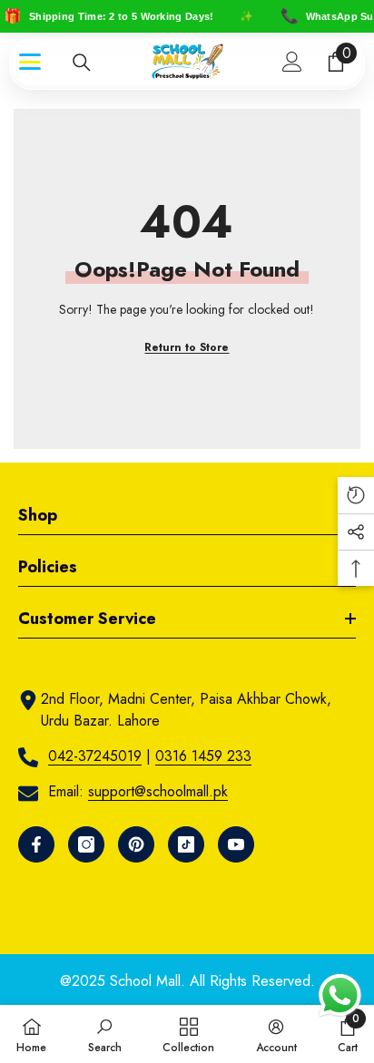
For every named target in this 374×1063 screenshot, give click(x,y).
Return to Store (186, 347)
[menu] (30, 62)
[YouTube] (236, 844)
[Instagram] (86, 844)
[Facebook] (36, 844)
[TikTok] (186, 844)
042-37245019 (95, 756)
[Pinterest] (136, 844)
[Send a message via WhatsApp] (340, 995)
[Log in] (292, 62)
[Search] (82, 62)
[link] (104, 1034)
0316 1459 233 (203, 756)
